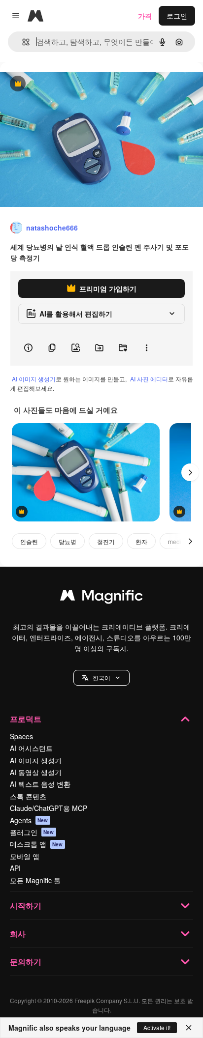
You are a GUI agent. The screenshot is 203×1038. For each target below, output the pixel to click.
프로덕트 (25, 718)
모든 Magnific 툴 (35, 880)
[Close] (189, 1028)
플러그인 (32, 832)
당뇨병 (67, 541)
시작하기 (25, 905)
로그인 (177, 16)
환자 (141, 541)
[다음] (190, 472)
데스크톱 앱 (36, 844)
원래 (56, 84)
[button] (101, 678)
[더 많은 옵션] (146, 348)
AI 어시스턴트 (31, 748)
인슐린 (29, 541)
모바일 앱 (24, 856)
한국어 (101, 677)
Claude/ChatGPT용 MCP (48, 808)
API (15, 868)
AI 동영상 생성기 (36, 772)
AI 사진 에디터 (149, 379)
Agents (29, 820)
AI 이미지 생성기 (34, 379)
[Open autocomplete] (21, 42)
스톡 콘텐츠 (28, 796)
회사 (18, 933)
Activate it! (156, 1027)
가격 (145, 16)
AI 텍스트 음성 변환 (40, 784)
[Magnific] (101, 597)
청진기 (106, 541)
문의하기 (25, 961)
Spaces (21, 736)
